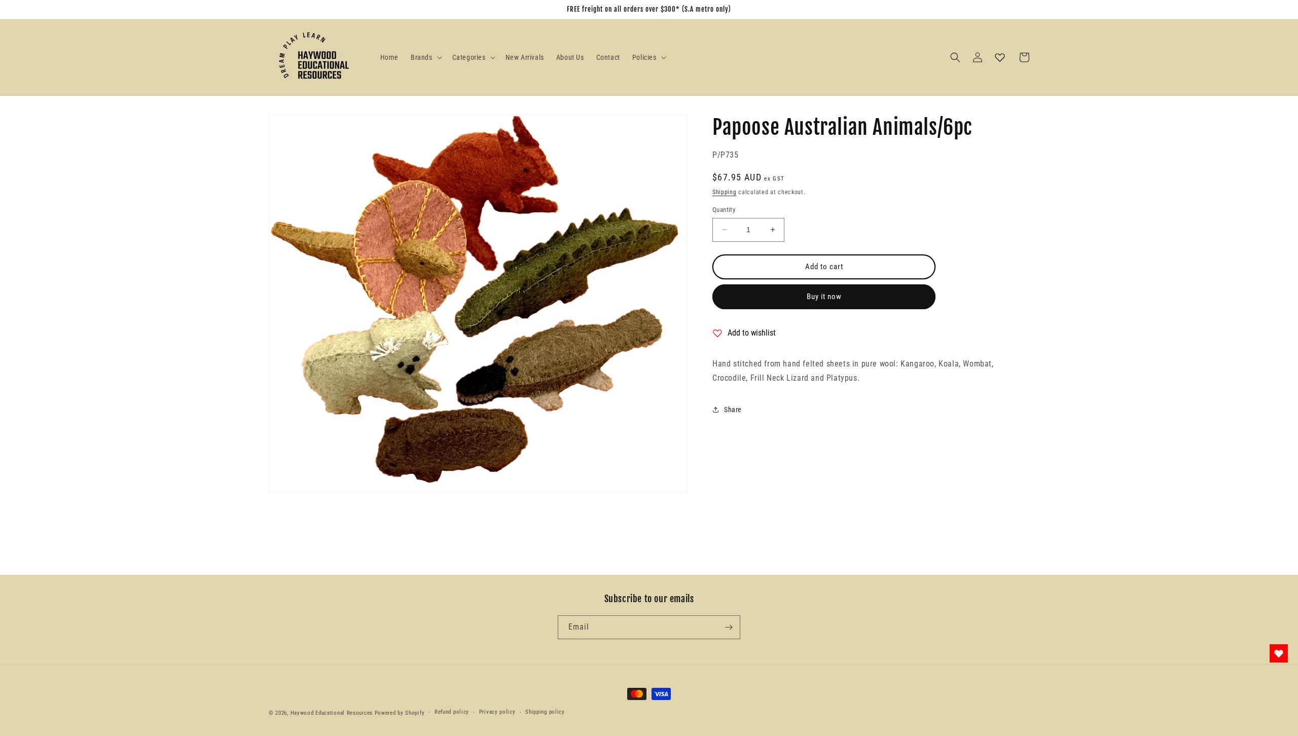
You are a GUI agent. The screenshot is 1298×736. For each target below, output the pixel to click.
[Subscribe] (728, 627)
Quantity (723, 209)
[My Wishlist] (1000, 57)
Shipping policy (545, 712)
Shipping (724, 192)
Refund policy (452, 712)
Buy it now (824, 296)
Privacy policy (497, 712)
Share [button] (733, 410)
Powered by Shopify (400, 713)
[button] (425, 57)
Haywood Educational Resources (332, 713)
